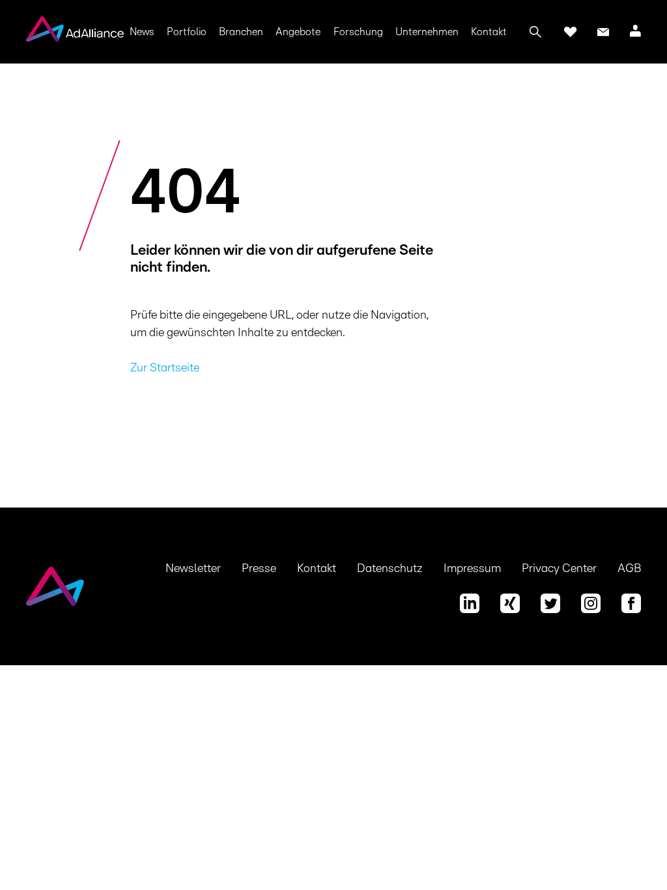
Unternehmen (427, 32)
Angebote (298, 32)
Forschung (358, 32)
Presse (259, 569)
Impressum (472, 569)
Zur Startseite (164, 368)
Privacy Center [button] (559, 569)
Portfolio (186, 32)
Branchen (241, 32)
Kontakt (489, 32)
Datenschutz (390, 569)
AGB (629, 569)
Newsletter (193, 569)
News (142, 32)
